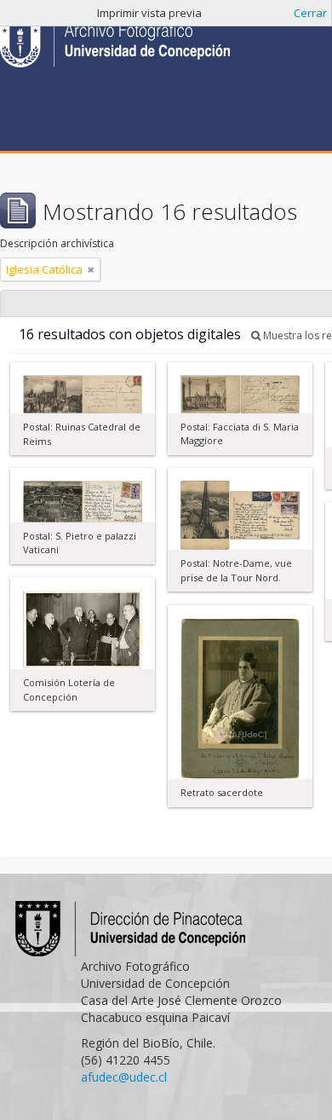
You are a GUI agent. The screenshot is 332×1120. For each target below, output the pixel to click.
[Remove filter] (91, 269)
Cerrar (310, 12)
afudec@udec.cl (124, 1077)
